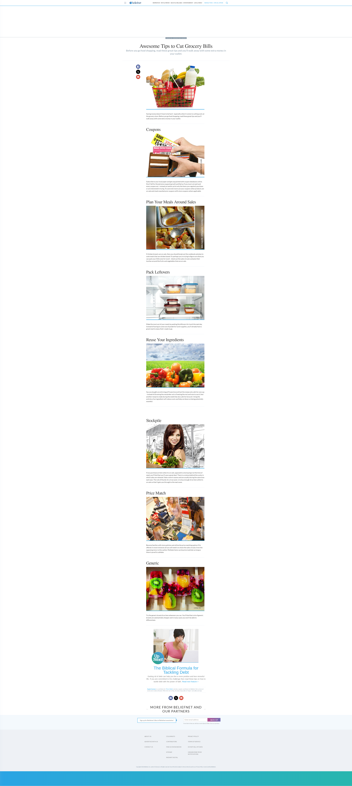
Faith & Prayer (165, 3)
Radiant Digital (172, 757)
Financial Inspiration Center (176, 38)
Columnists (170, 736)
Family (198, 3)
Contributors (171, 741)
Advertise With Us (151, 741)
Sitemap (169, 752)
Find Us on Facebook (173, 747)
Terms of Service (194, 741)
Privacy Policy (193, 736)
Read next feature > (190, 682)
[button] (227, 3)
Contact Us (148, 747)
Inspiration (156, 3)
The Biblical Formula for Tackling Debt (176, 670)
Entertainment (188, 3)
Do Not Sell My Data (195, 747)
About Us (147, 736)
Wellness (176, 3)
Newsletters (208, 3)
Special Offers (218, 3)
